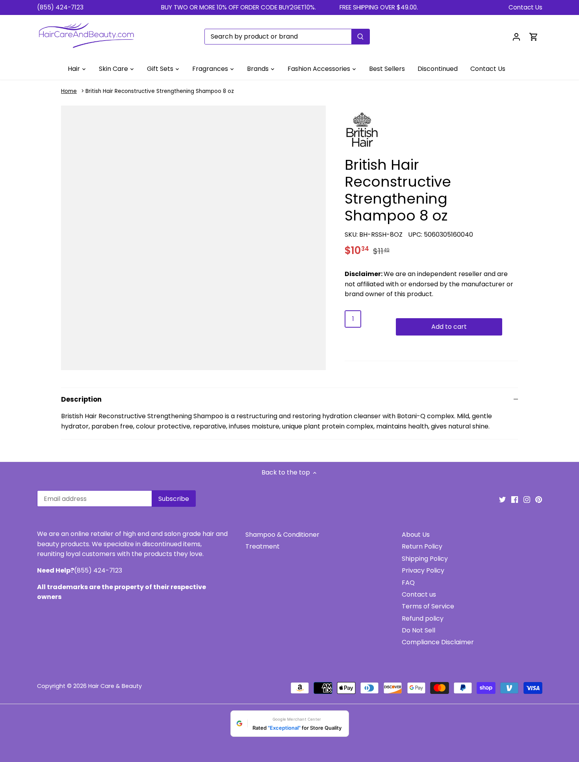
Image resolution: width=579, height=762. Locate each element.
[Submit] (360, 36)
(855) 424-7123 (60, 7)
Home (69, 91)
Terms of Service (428, 606)
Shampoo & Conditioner (282, 534)
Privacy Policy (423, 570)
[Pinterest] (538, 499)
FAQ (408, 582)
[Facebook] (514, 499)
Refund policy (423, 618)
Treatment (262, 546)
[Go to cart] (533, 36)
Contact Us (525, 7)
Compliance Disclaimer (438, 642)
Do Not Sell (418, 630)
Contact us (419, 594)
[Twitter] (502, 499)
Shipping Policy (425, 558)
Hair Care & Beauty (115, 686)
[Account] (516, 36)
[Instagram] (526, 499)
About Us (416, 534)
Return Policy (422, 546)
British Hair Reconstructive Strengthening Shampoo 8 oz (159, 91)
